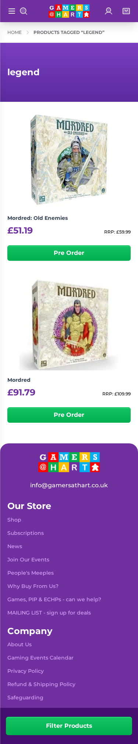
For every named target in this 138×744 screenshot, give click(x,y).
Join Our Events (28, 559)
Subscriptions (25, 533)
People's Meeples (30, 573)
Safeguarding (25, 697)
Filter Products (69, 725)
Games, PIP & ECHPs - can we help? (54, 599)
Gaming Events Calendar (40, 657)
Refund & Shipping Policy (41, 684)
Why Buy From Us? (33, 586)
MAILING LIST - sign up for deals (49, 612)
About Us (19, 644)
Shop (14, 519)
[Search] (23, 11)
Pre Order (69, 252)
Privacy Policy (25, 671)
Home (14, 32)
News (14, 546)
